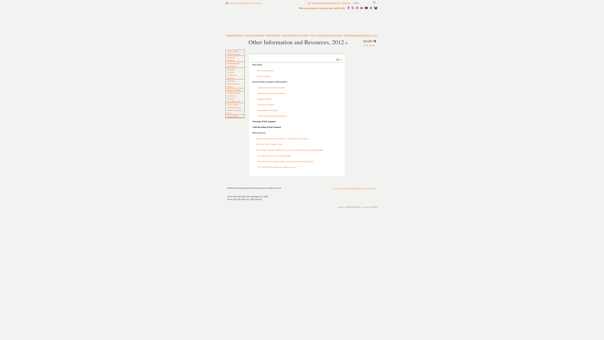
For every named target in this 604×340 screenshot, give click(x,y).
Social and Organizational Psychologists (272, 116)
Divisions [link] (324, 8)
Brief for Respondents (265, 70)
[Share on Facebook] (364, 45)
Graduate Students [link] (311, 8)
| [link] (340, 3)
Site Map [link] (361, 189)
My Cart (337, 3)
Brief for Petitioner (264, 76)
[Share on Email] (371, 45)
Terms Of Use (338, 189)
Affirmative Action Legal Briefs (295, 35)
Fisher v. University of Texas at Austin (326, 35)
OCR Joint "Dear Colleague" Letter (269, 144)
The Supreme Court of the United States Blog (274, 155)
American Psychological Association (271, 87)
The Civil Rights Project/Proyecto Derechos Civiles (276, 167)
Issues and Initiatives (255, 35)
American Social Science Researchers (271, 93)
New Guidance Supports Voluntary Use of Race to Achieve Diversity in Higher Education (289, 150)
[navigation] (235, 22)
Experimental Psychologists (267, 110)
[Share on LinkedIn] (374, 45)
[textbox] (359, 3)
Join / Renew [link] (318, 3)
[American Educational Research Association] (243, 4)
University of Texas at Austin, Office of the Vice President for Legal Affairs (285, 161)
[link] (349, 8)
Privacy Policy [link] (351, 189)
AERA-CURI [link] (339, 8)
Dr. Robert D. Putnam (265, 104)
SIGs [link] (331, 8)
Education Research (235, 35)
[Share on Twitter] (367, 45)
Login (309, 3)
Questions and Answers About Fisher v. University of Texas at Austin (282, 138)
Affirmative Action (273, 35)
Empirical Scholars (264, 99)
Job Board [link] (328, 3)
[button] (374, 2)
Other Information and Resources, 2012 (361, 35)
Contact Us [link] (346, 3)
